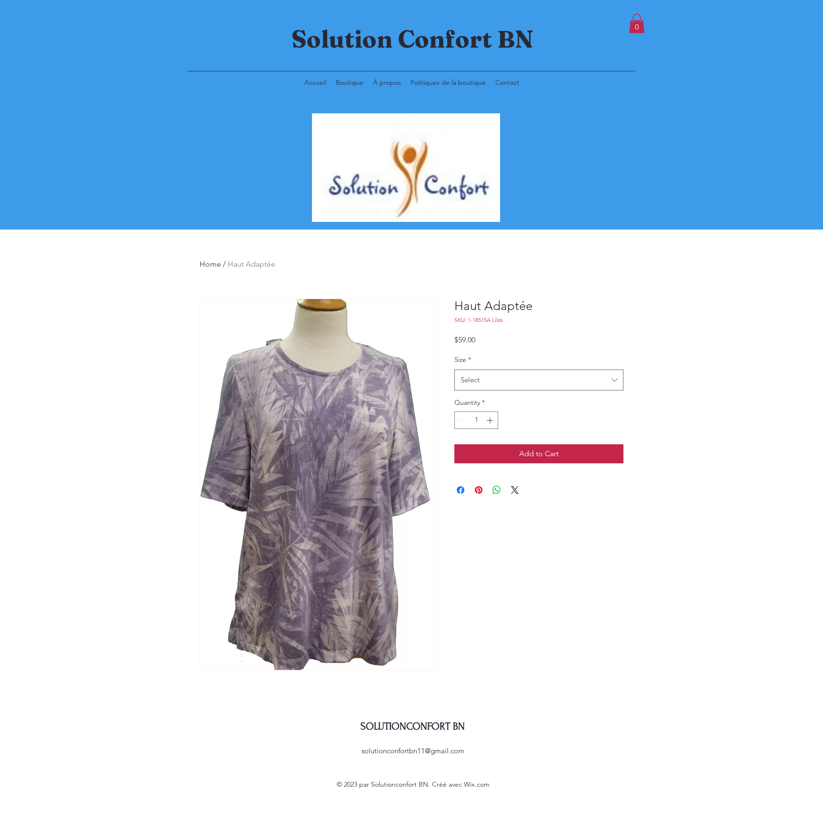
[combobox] (538, 380)
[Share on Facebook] (460, 490)
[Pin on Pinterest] (478, 490)
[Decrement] (462, 420)
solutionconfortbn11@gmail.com (412, 750)
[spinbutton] (476, 420)
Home (210, 264)
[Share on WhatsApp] (496, 490)
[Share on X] (515, 490)
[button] (637, 23)
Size (462, 359)
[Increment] (491, 420)
